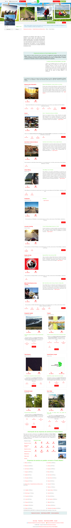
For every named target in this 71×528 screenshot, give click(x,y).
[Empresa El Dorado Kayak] (34, 401)
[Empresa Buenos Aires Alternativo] (32, 93)
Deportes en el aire (27, 443)
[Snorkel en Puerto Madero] (35, 455)
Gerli (48, 493)
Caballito (26, 490)
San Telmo (49, 462)
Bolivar (26, 462)
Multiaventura (26, 453)
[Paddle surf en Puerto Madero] (41, 446)
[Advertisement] (44, 33)
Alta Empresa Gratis (13, 1)
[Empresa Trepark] (56, 323)
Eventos (25, 458)
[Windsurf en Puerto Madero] (53, 442)
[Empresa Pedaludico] (32, 207)
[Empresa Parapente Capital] (34, 323)
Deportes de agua (27, 440)
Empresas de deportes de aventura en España (55, 522)
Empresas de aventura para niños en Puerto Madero (48, 526)
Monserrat (26, 465)
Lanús (26, 499)
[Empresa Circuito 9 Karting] (32, 235)
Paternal (26, 502)
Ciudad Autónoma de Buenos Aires (39, 29)
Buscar (64, 22)
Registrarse (56, 1)
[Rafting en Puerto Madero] (47, 450)
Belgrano (26, 505)
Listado (8, 29)
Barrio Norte (50, 477)
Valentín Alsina (50, 490)
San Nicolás (27, 468)
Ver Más (63, 108)
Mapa (17, 29)
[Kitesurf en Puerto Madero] (35, 446)
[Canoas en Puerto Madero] (53, 446)
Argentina (23, 1)
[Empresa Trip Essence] (34, 364)
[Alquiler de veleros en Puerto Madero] (41, 450)
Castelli (26, 474)
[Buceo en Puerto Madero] (35, 450)
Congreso (49, 468)
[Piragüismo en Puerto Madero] (47, 446)
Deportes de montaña (26, 446)
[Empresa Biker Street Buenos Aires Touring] (32, 293)
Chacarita (27, 496)
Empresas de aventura (28, 29)
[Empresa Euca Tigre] (56, 401)
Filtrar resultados (51, 22)
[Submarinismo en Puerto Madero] (53, 450)
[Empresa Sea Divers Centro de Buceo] (32, 151)
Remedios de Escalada (52, 508)
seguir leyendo (60, 119)
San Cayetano (50, 499)
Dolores (49, 505)
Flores (49, 496)
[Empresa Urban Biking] (32, 179)
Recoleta (26, 477)
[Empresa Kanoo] (32, 122)
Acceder (63, 1)
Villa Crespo (27, 493)
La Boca (48, 465)
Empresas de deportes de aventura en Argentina (36, 522)
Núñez (26, 508)
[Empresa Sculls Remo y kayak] (56, 364)
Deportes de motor (27, 451)
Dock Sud (49, 474)
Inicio (7, 1)
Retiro (48, 471)
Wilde (49, 502)
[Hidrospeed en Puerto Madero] (47, 442)
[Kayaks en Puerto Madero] (35, 442)
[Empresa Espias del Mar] (32, 264)
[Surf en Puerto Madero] (41, 442)
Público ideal (26, 456)
